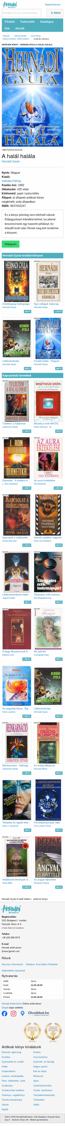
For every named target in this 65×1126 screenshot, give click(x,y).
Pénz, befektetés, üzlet (13, 1080)
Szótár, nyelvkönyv (43, 1090)
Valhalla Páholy (11, 181)
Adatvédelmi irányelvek (13, 970)
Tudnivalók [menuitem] (27, 21)
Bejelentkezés (52, 4)
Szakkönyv (7, 1085)
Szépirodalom (8, 1071)
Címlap (6, 36)
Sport (36, 1080)
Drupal (5, 1007)
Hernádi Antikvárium (12, 1003)
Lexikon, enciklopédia (12, 1076)
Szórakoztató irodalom (13, 1090)
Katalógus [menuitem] (47, 21)
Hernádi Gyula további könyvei (22, 255)
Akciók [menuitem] (19, 28)
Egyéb (5, 1109)
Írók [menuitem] (7, 28)
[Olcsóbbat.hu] (38, 1013)
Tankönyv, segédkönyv (13, 1095)
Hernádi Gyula (11, 161)
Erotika (36, 1052)
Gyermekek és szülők (13, 1061)
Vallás (36, 1104)
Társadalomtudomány (44, 1095)
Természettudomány (12, 1100)
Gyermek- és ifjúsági (43, 1061)
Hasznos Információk (12, 964)
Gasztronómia (40, 1057)
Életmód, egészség (11, 1052)
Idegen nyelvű (40, 1066)
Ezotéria (36, 36)
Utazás (5, 1104)
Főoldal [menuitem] (10, 21)
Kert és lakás (40, 1071)
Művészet (38, 1076)
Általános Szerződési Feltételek (42, 964)
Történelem (39, 1100)
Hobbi (4, 1066)
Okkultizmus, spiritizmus (16, 39)
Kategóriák (20, 36)
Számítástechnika (42, 1085)
